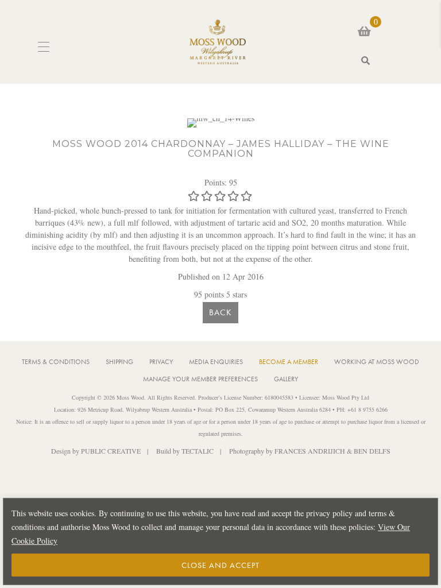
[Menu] (43, 47)
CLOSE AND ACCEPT (220, 565)
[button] (392, 60)
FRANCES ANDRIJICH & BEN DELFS (332, 450)
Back (220, 312)
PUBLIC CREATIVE (111, 450)
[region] (220, 541)
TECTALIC (197, 450)
